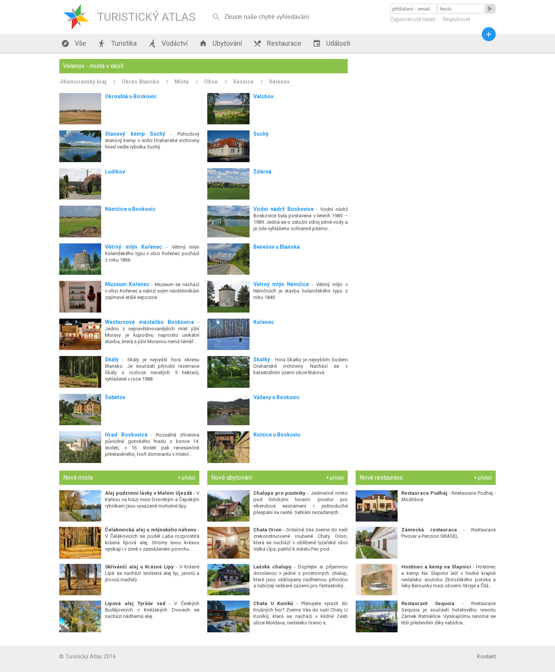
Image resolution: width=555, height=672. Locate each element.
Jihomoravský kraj (82, 82)
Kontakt (486, 656)
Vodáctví (168, 43)
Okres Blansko (140, 82)
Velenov (279, 82)
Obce (211, 82)
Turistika (117, 43)
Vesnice (243, 82)
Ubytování (220, 43)
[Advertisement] (426, 112)
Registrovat (456, 19)
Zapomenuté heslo (412, 19)
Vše (73, 43)
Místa (181, 82)
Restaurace (277, 43)
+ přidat (186, 478)
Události (331, 43)
